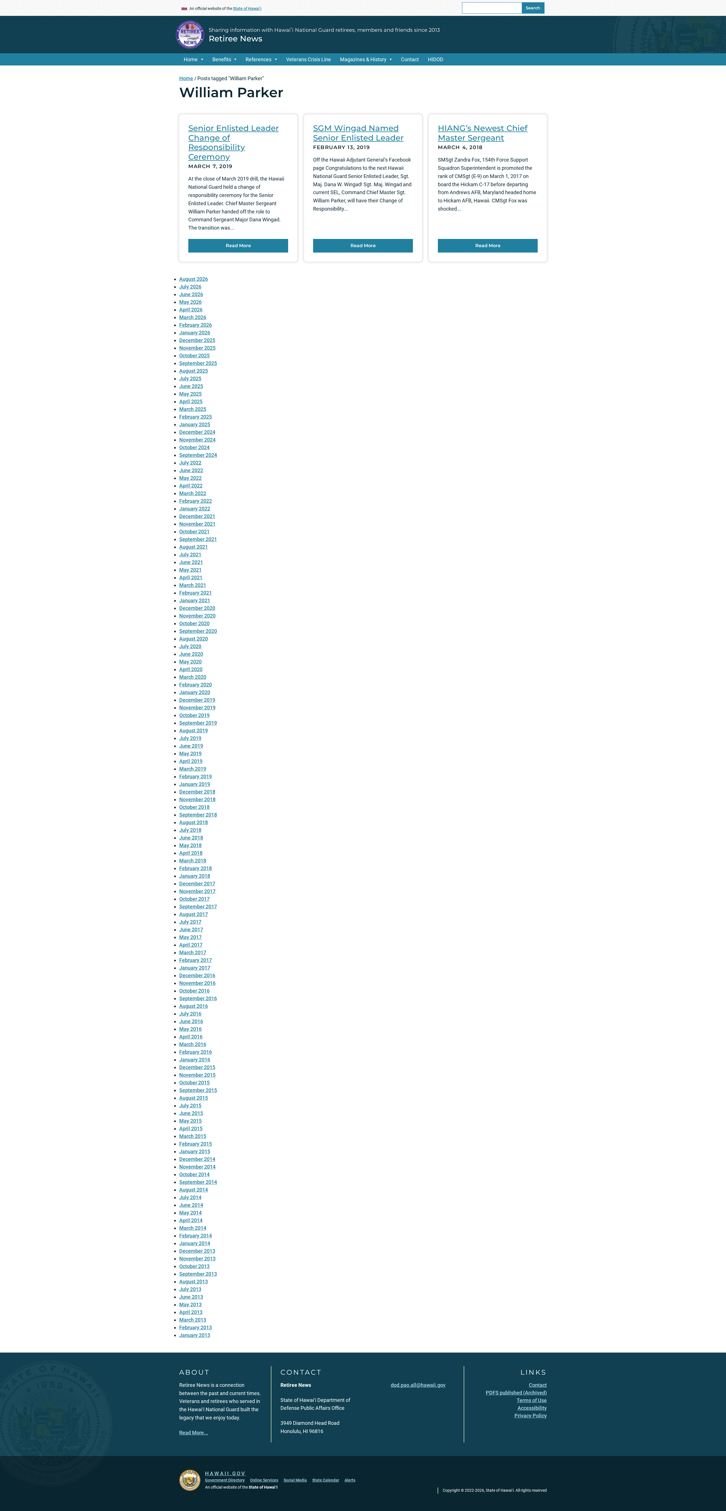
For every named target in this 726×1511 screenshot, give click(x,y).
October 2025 (194, 356)
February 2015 (195, 1144)
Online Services (264, 1480)
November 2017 (197, 891)
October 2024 (194, 447)
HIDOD (435, 59)
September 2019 (198, 723)
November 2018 (197, 799)
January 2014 (194, 1243)
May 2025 (190, 394)
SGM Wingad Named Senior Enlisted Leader (358, 133)
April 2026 (190, 310)
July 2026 (190, 287)
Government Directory (225, 1480)
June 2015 (191, 1113)
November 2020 (197, 616)
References (258, 59)
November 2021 (197, 524)
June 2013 (191, 1297)
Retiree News (235, 38)
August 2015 (193, 1098)
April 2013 (190, 1312)
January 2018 (194, 876)
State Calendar (325, 1480)
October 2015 (194, 1083)
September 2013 (198, 1274)
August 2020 (193, 639)
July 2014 (190, 1197)
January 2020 (194, 692)
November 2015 (197, 1075)
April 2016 (190, 1037)
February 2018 (195, 868)
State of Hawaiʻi (247, 8)
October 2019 (194, 715)
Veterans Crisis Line (308, 59)
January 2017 (194, 968)
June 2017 (191, 930)
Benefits (221, 59)
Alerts (350, 1480)
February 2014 (195, 1236)
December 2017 (197, 884)
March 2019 (192, 769)
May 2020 (190, 662)
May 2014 (190, 1213)
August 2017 (193, 914)
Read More (238, 245)
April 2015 (190, 1128)
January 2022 (194, 509)
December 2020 (197, 608)
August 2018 (193, 822)
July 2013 (190, 1289)
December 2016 (197, 975)
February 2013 (195, 1327)
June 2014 (191, 1205)
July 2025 (190, 379)
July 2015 (190, 1106)
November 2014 (197, 1167)
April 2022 (190, 486)
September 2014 (198, 1182)
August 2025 (193, 371)
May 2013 (190, 1304)
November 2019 (197, 708)
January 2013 (194, 1335)
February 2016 (195, 1052)
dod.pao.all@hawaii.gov (418, 1385)
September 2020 (198, 631)
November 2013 (197, 1259)
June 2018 (191, 838)
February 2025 (195, 417)
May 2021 (190, 570)
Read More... (193, 1433)
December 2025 (197, 340)
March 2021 (192, 585)
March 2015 (192, 1136)
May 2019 (190, 753)
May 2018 (190, 845)
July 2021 (190, 555)
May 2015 (190, 1121)
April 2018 (190, 853)
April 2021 (190, 577)
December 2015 (197, 1067)
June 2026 (191, 294)
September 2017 (198, 907)
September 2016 (198, 998)
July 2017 (190, 922)
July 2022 (190, 463)
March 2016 (192, 1044)
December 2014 (197, 1159)
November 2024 (197, 440)
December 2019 (197, 700)
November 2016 (197, 983)
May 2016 (190, 1029)
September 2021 (198, 539)
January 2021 (194, 600)
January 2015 (194, 1151)
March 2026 (192, 317)
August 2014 (193, 1190)
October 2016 (194, 991)
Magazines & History (363, 59)
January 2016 (194, 1060)
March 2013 (192, 1320)
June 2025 (191, 386)
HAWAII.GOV (225, 1473)
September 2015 (198, 1090)
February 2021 (195, 593)
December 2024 (197, 432)
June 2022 (191, 470)
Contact (410, 59)
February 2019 (195, 776)
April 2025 (190, 401)
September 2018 (198, 815)
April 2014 (190, 1220)
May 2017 (190, 937)
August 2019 (193, 731)
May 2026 (190, 302)
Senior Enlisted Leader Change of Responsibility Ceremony (233, 142)
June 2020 (191, 654)
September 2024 (198, 455)
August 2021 (193, 547)
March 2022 (192, 493)
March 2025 (192, 409)
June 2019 (191, 746)
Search (533, 7)
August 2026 (193, 279)
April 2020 (190, 669)
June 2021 (191, 562)
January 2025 (194, 424)
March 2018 (192, 861)
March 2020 (192, 677)
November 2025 (197, 348)
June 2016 (191, 1021)
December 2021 (197, 516)
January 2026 (194, 333)
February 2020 (195, 685)
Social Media (295, 1480)
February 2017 (195, 960)
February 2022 (195, 501)
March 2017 (192, 952)
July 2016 (190, 1014)
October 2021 (194, 532)
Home (191, 59)
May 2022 (190, 478)
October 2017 (194, 899)
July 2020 (190, 646)
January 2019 (194, 784)
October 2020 (194, 623)
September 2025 (198, 363)
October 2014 (194, 1174)
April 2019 (190, 761)
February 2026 (195, 325)
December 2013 (197, 1251)
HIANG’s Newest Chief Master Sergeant (482, 133)
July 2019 (190, 738)
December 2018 (197, 792)
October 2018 (194, 807)
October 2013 (194, 1266)
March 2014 (192, 1228)
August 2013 (193, 1282)
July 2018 (190, 830)
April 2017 (190, 945)
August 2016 (193, 1006)
